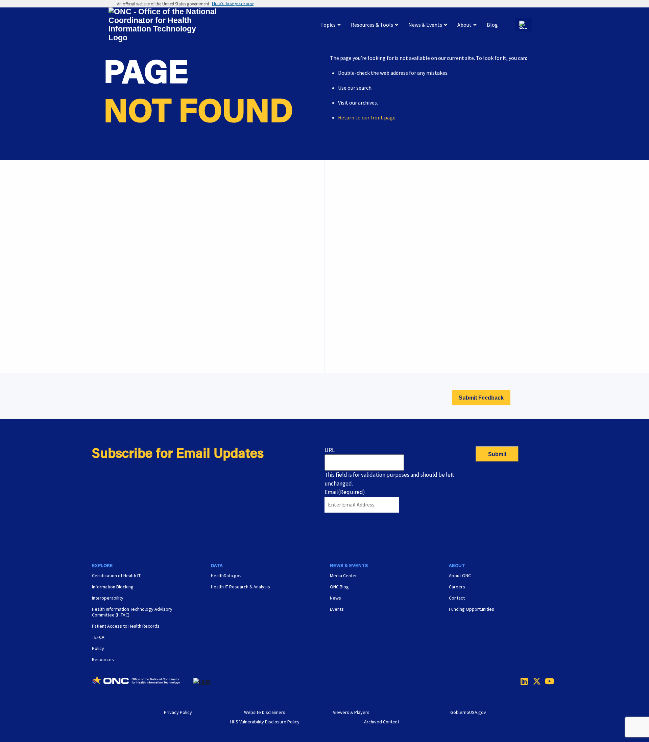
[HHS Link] (202, 682)
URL (329, 450)
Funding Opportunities (371, 352)
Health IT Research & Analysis (240, 587)
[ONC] (142, 682)
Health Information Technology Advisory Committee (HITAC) (132, 612)
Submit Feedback (481, 398)
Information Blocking (113, 587)
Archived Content (381, 721)
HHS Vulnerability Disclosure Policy (264, 721)
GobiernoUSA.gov (468, 712)
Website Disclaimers (264, 712)
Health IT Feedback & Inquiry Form (385, 216)
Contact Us (358, 250)
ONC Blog (339, 587)
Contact (457, 598)
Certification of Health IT (116, 575)
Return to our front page (366, 117)
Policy (98, 648)
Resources (103, 659)
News (335, 598)
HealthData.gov (226, 575)
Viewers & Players (351, 712)
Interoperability (107, 598)
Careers (354, 318)
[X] (534, 681)
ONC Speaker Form (367, 233)
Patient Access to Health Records (126, 626)
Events (353, 335)
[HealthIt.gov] (163, 24)
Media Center (343, 575)
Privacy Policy (178, 712)
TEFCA (98, 637)
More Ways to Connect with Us (195, 230)
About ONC (460, 575)
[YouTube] (547, 681)
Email (344, 492)
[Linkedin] (522, 681)
